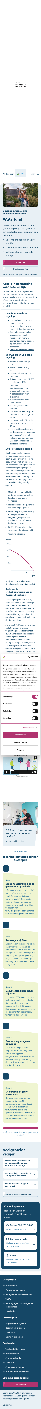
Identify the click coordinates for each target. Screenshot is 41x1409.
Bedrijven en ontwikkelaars (18, 1294)
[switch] (35, 704)
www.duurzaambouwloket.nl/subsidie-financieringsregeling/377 (23, 349)
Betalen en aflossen (15, 1327)
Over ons (9, 1362)
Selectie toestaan (20, 742)
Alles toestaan (20, 735)
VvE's (8, 1299)
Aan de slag (20, 1384)
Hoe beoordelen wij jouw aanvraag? (17, 1184)
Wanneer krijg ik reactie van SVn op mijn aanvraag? (18, 1174)
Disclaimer (7, 1405)
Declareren (10, 1332)
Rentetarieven (12, 1353)
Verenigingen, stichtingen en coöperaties (19, 1305)
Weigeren (20, 750)
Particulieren (11, 1285)
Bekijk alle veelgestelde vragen (18, 1194)
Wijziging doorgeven (15, 1323)
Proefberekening (20, 269)
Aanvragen (20, 262)
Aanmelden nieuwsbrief (17, 1371)
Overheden (10, 1311)
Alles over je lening (14, 1367)
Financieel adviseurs (15, 1290)
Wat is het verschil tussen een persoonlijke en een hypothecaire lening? (17, 1163)
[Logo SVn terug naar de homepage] (20, 173)
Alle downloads (13, 1358)
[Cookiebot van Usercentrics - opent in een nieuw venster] (28, 657)
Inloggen (10, 174)
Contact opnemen (14, 1336)
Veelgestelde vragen (15, 1349)
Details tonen (28, 727)
